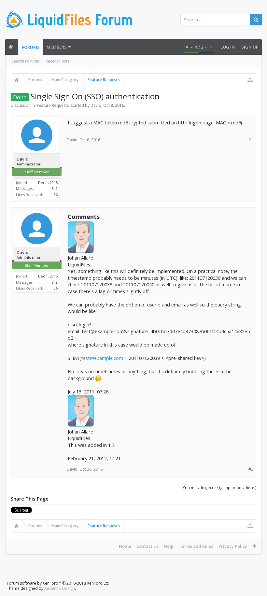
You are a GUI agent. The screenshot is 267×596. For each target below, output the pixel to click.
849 (55, 188)
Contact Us (147, 546)
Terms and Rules (196, 546)
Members (57, 47)
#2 (250, 469)
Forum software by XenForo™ (58, 583)
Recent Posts (58, 61)
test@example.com (102, 358)
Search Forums (25, 61)
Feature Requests (53, 105)
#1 (250, 139)
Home (125, 546)
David (96, 105)
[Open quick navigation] (250, 80)
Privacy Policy (232, 546)
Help (169, 546)
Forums (31, 47)
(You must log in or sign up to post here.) (218, 487)
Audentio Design (59, 588)
